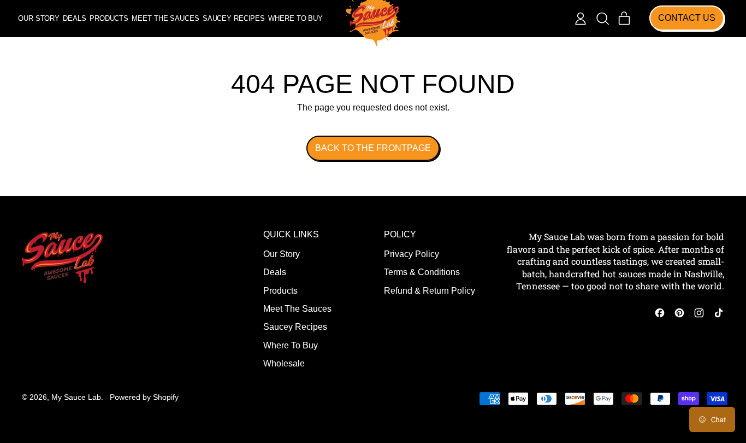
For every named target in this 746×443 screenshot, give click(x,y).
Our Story (39, 18)
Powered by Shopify (144, 397)
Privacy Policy (411, 254)
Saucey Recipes (234, 18)
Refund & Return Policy (429, 290)
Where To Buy (295, 18)
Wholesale (284, 363)
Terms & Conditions (422, 272)
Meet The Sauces (165, 18)
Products (109, 18)
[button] (602, 18)
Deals (74, 18)
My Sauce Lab (76, 397)
